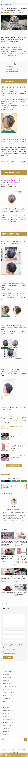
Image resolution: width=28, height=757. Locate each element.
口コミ (20, 749)
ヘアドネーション (8, 722)
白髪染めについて (6, 12)
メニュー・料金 (11, 749)
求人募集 (6, 731)
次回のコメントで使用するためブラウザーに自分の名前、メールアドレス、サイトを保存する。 (14, 645)
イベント (6, 728)
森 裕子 (14, 506)
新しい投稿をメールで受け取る (9, 653)
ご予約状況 (6, 698)
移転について (7, 725)
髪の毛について (7, 695)
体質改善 (6, 680)
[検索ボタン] (26, 1)
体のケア (6, 713)
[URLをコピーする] (25, 481)
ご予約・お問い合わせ (14, 752)
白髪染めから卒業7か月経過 (11, 71)
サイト (4, 639)
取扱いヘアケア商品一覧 (17, 750)
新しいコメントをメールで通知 (9, 649)
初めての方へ (5, 749)
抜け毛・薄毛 (7, 674)
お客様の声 (6, 683)
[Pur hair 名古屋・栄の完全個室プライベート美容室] (14, 1)
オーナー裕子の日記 (8, 719)
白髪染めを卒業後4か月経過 (11, 69)
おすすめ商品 (7, 707)
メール (4, 634)
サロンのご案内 (7, 689)
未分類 (5, 734)
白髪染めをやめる (8, 66)
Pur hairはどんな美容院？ (9, 686)
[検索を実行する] (25, 739)
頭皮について (7, 704)
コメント (5, 612)
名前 (4, 629)
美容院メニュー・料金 (14, 465)
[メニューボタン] (1, 1)
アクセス (16, 749)
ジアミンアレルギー (8, 671)
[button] (3, 481)
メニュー (6, 716)
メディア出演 (7, 677)
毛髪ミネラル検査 (8, 710)
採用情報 (23, 749)
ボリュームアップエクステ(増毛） (11, 692)
